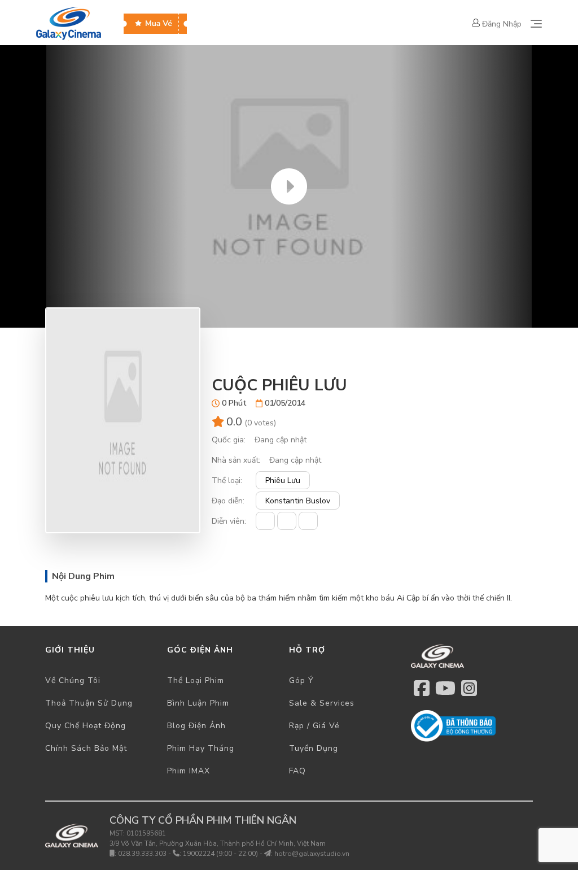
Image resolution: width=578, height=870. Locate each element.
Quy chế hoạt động (85, 725)
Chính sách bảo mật (86, 748)
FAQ (297, 770)
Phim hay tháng (200, 748)
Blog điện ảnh (196, 725)
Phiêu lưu (282, 480)
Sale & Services (321, 703)
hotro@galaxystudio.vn (311, 853)
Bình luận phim (198, 703)
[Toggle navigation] (536, 24)
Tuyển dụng (313, 748)
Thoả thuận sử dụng (89, 703)
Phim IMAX (188, 770)
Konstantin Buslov (297, 500)
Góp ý (301, 680)
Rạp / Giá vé (314, 725)
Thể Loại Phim (195, 680)
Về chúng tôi (72, 680)
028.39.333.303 (142, 853)
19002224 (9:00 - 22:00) (220, 853)
